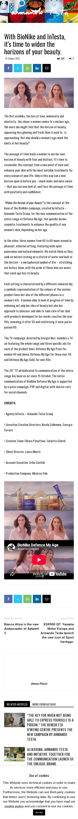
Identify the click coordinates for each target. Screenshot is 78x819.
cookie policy (14, 806)
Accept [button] (39, 812)
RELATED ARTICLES (17, 704)
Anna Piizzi (39, 683)
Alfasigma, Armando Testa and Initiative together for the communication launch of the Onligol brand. (50, 756)
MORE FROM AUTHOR (44, 704)
